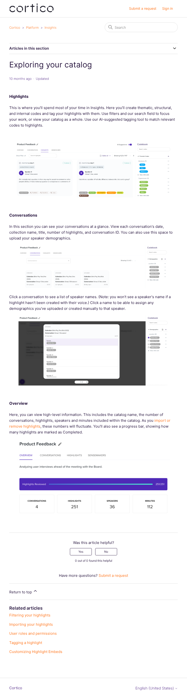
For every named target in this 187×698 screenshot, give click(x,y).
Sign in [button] (167, 8)
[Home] (31, 11)
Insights (50, 27)
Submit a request (142, 8)
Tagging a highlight (25, 642)
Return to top (21, 592)
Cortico (14, 27)
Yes (80, 551)
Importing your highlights (31, 624)
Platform (32, 27)
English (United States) (155, 688)
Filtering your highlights (29, 615)
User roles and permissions (33, 633)
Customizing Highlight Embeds (35, 651)
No (106, 551)
